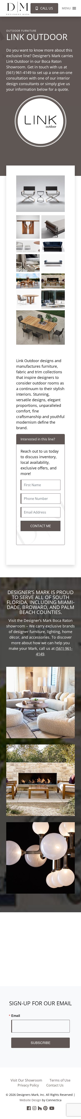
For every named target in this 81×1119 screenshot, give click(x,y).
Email (15, 1015)
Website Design (30, 1100)
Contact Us (55, 1085)
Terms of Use (60, 1080)
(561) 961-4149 (18, 72)
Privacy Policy (28, 1085)
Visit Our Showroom (26, 1080)
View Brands (41, 708)
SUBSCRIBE (40, 1042)
